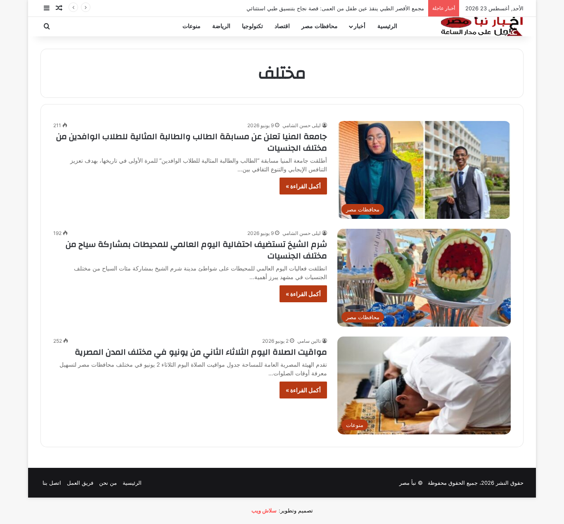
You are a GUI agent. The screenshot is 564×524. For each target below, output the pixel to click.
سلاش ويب (264, 510)
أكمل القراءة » (303, 186)
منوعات (191, 26)
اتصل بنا (52, 482)
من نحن (108, 482)
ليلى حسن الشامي (301, 125)
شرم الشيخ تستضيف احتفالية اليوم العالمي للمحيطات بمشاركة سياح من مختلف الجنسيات (196, 250)
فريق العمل (80, 482)
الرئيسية (387, 26)
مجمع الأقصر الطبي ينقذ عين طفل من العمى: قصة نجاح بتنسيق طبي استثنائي (335, 8)
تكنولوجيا (252, 26)
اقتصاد (282, 26)
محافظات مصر (319, 26)
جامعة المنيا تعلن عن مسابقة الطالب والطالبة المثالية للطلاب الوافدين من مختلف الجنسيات (191, 142)
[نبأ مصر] (482, 26)
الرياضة (221, 26)
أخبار (359, 26)
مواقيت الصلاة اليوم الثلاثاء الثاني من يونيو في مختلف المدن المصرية (201, 352)
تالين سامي (309, 341)
